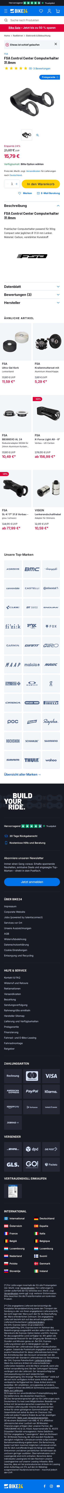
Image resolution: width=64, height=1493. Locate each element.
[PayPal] (32, 1092)
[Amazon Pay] (13, 1107)
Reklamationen (12, 988)
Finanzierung (11, 1032)
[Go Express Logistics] (32, 1165)
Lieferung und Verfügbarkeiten (21, 1021)
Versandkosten (12, 993)
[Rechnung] (13, 1076)
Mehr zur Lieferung (13, 1390)
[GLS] (13, 1165)
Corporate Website (14, 911)
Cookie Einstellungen (15, 950)
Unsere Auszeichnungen (17, 928)
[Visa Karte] (51, 1076)
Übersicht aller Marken (20, 774)
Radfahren (18, 35)
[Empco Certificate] (13, 1191)
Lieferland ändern (36, 1322)
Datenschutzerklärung (16, 944)
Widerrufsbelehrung (15, 939)
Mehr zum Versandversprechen (32, 1417)
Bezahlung (10, 999)
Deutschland (16, 175)
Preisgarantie (11, 1026)
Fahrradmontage (13, 1043)
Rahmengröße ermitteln (17, 1010)
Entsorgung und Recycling (18, 955)
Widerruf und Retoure (16, 983)
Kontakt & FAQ (12, 977)
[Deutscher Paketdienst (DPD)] (32, 1149)
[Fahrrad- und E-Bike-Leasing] (13, 1123)
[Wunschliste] (41, 11)
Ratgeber (9, 1048)
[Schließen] (56, 43)
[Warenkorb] (58, 11)
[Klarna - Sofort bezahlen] (51, 1092)
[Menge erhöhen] (16, 184)
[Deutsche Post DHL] (13, 1149)
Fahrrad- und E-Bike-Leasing (20, 1037)
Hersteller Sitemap (14, 1015)
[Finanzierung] (51, 1107)
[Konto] (49, 11)
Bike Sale (14, 27)
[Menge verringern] (7, 184)
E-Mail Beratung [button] (50, 193)
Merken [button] (27, 193)
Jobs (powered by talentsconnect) (23, 917)
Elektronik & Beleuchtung (38, 35)
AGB (6, 933)
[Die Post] (51, 1149)
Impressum (10, 906)
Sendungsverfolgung (15, 1004)
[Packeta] (51, 1165)
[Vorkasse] (32, 1107)
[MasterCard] (32, 1076)
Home (7, 35)
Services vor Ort (13, 922)
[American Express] (13, 1092)
